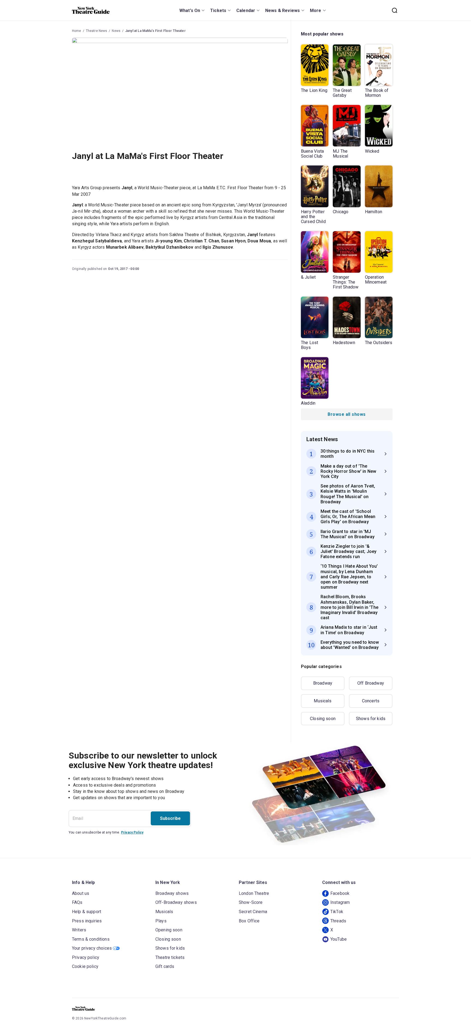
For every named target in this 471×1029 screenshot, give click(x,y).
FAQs (77, 902)
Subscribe (170, 818)
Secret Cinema (253, 911)
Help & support (86, 911)
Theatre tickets (170, 957)
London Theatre (254, 893)
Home (76, 31)
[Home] (91, 10)
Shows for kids (370, 718)
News (116, 31)
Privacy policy (85, 957)
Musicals (322, 700)
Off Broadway (370, 683)
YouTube (338, 939)
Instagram (340, 902)
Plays (161, 920)
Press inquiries (87, 920)
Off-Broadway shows (176, 902)
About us (80, 893)
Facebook (339, 893)
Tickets (218, 10)
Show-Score (251, 902)
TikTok (336, 911)
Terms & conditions (91, 939)
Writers (79, 929)
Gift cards (164, 966)
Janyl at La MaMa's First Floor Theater (155, 31)
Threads (338, 920)
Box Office (249, 920)
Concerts (370, 700)
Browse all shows (347, 414)
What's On (189, 10)
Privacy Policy (132, 832)
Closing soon (323, 718)
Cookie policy (85, 966)
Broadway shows (172, 893)
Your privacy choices (92, 948)
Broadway (322, 683)
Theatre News (96, 31)
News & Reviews (282, 10)
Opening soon (168, 929)
